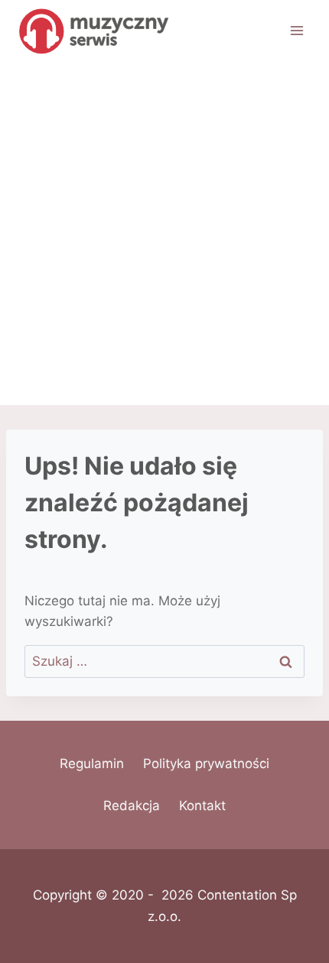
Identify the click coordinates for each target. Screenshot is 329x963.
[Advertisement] (164, 233)
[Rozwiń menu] (296, 30)
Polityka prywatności (206, 763)
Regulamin (92, 763)
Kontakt (202, 805)
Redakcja (131, 805)
